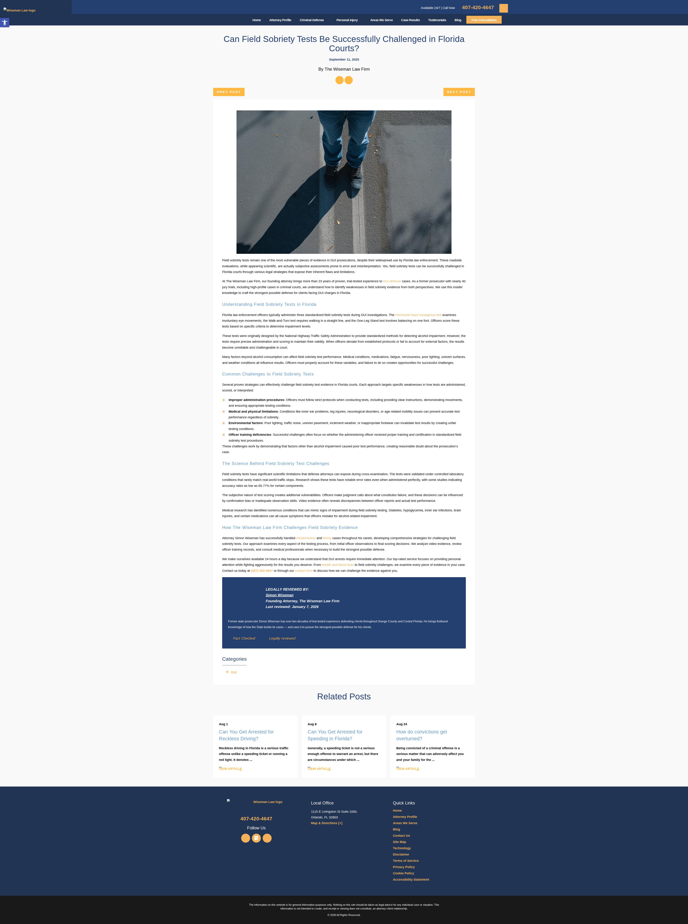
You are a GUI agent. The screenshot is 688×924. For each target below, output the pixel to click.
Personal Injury (347, 20)
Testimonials (437, 20)
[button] (4, 22)
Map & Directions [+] (326, 823)
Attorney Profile (280, 20)
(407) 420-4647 (262, 571)
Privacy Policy (404, 867)
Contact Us (401, 835)
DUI (234, 672)
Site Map (399, 842)
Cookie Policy (403, 873)
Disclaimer (401, 854)
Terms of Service (406, 861)
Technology (402, 848)
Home (256, 20)
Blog (458, 20)
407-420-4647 (478, 7)
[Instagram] (267, 838)
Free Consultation (484, 20)
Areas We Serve (381, 20)
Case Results (410, 20)
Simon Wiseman (279, 595)
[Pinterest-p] (349, 80)
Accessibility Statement (411, 879)
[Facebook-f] (339, 80)
